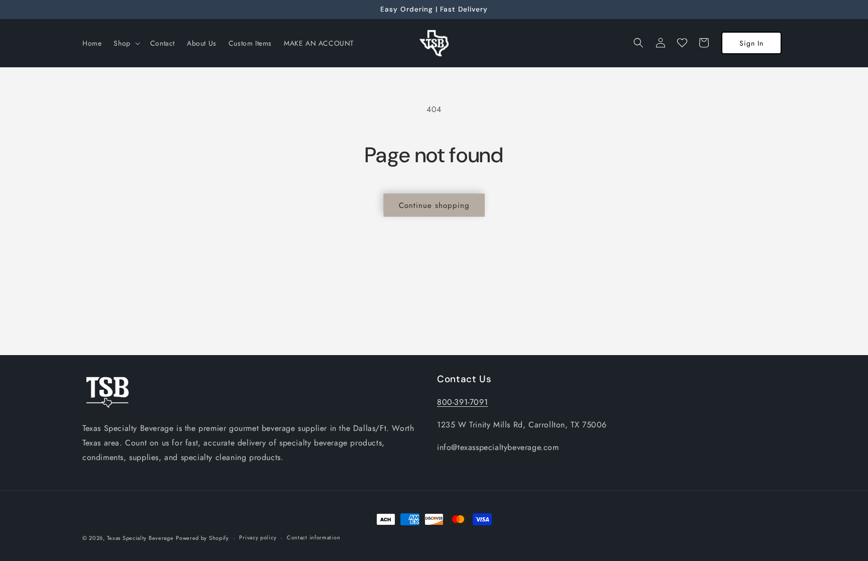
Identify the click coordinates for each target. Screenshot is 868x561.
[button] (125, 43)
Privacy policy (257, 537)
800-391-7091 (462, 402)
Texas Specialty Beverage (140, 538)
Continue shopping (434, 205)
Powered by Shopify (202, 538)
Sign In (751, 43)
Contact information (313, 537)
